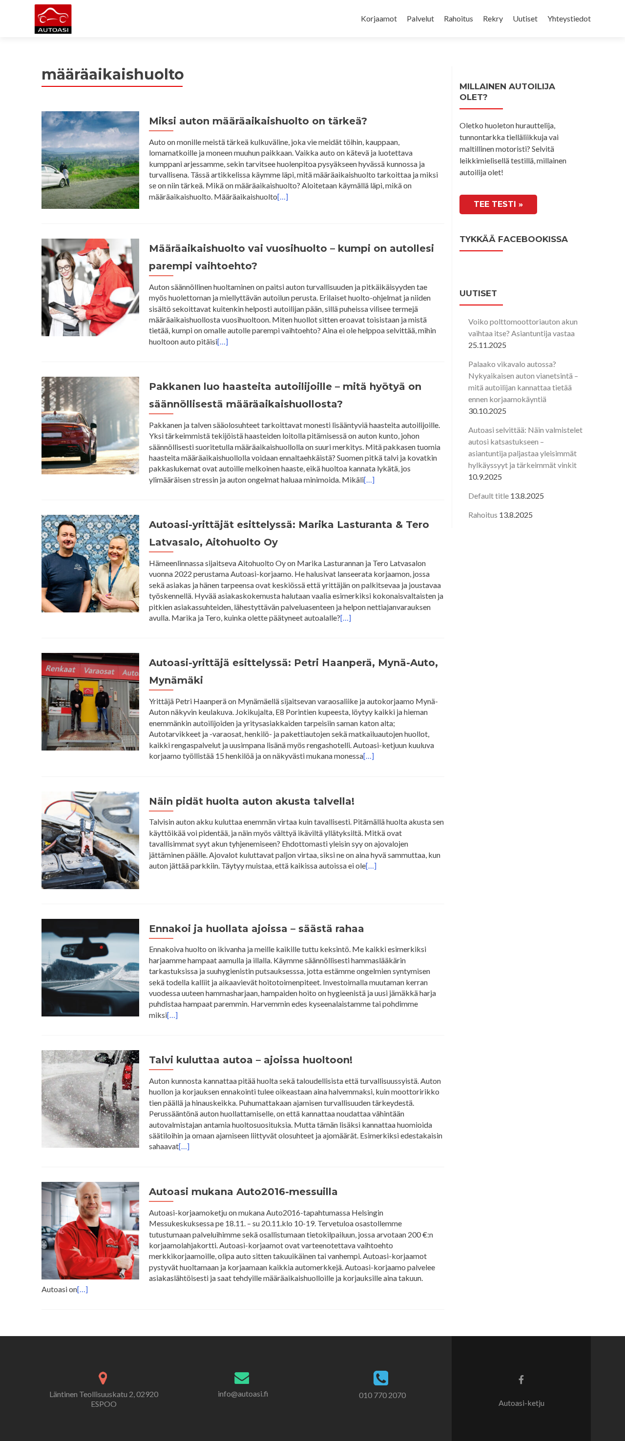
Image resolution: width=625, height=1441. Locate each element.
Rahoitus (458, 18)
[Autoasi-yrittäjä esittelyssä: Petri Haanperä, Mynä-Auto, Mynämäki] (90, 700)
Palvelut (420, 18)
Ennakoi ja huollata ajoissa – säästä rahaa (256, 928)
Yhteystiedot (569, 18)
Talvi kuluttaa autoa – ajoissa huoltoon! (251, 1060)
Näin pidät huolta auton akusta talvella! (251, 801)
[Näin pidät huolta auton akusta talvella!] (90, 839)
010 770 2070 (382, 1395)
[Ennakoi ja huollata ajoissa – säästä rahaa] (90, 966)
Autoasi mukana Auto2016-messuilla (243, 1191)
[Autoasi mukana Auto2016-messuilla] (90, 1229)
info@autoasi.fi (243, 1393)
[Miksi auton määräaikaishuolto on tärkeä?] (90, 158)
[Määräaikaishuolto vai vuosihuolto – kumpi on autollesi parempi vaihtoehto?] (90, 286)
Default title (488, 495)
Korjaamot (379, 18)
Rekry (493, 18)
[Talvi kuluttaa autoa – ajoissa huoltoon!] (90, 1097)
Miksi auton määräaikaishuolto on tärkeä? (258, 121)
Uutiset (525, 18)
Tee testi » (498, 204)
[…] (282, 196)
